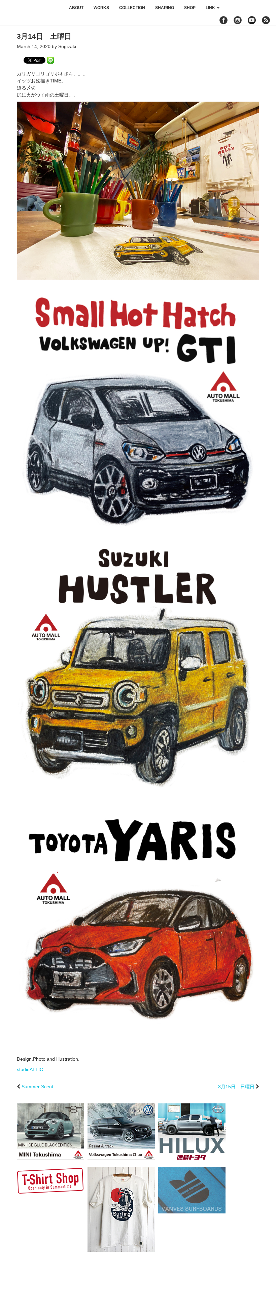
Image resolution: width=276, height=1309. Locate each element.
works (101, 7)
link (211, 7)
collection (132, 7)
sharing (164, 7)
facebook (223, 20)
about (76, 7)
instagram (238, 20)
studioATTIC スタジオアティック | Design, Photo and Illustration (32, 7)
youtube (252, 20)
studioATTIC (30, 1069)
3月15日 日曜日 (236, 1086)
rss (267, 20)
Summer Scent (37, 1086)
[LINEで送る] (50, 60)
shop (190, 7)
